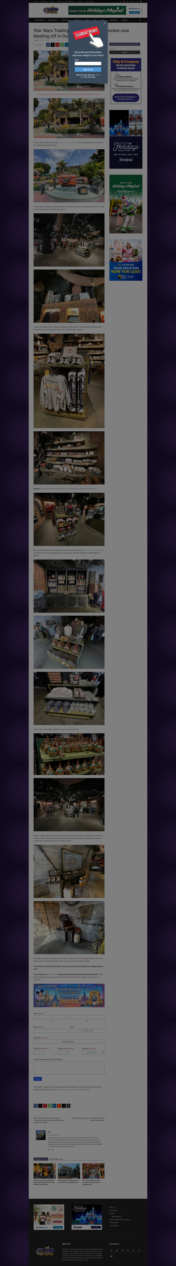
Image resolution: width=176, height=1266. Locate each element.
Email (77, 60)
